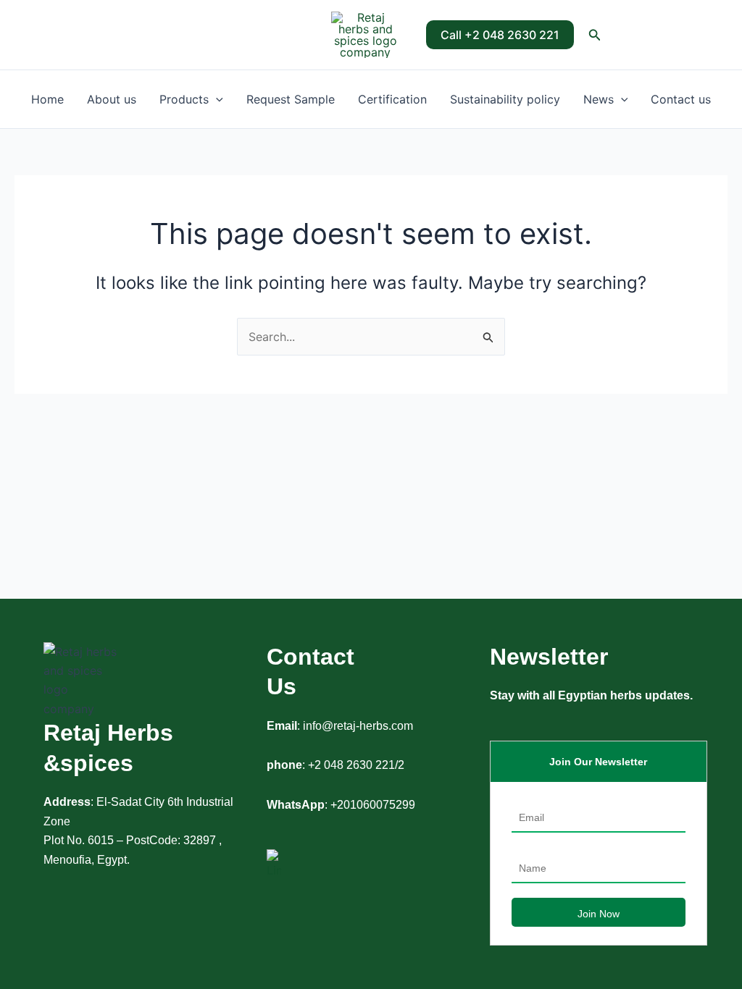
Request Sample (290, 99)
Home (47, 99)
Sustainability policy (505, 99)
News (598, 99)
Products (184, 99)
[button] (500, 34)
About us (111, 99)
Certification (392, 99)
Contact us (681, 99)
